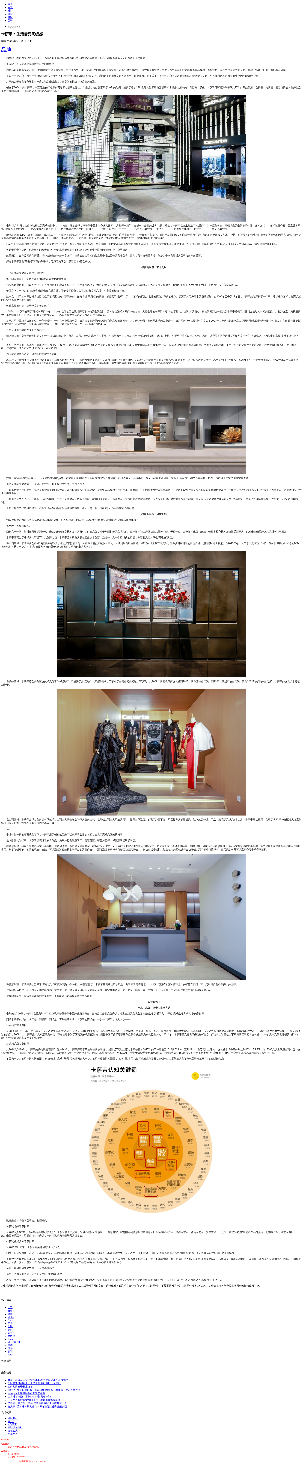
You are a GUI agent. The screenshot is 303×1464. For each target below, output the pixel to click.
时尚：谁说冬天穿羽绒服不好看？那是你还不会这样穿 (38, 1380)
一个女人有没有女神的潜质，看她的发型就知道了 (35, 1400)
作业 (10, 1355)
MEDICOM (14, 1342)
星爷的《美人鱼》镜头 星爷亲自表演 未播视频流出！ (37, 1403)
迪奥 (10, 1314)
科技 (10, 14)
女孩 (10, 1326)
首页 (10, 4)
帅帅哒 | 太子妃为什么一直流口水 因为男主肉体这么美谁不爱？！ (44, 1390)
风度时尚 (13, 1418)
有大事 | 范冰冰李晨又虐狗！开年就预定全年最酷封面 (37, 1406)
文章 (10, 1323)
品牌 (10, 20)
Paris (10, 1320)
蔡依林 (11, 1336)
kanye (11, 1333)
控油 (10, 1348)
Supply (11, 1339)
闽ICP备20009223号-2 (10, 1461)
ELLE (11, 1421)
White (11, 1317)
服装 (10, 1351)
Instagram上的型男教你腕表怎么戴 (26, 1393)
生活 (10, 7)
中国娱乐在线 (15, 1427)
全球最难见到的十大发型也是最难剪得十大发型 (34, 1383)
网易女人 (13, 1434)
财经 (10, 17)
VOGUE (12, 1424)
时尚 (10, 10)
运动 (10, 1345)
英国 (10, 1329)
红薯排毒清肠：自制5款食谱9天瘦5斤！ (30, 1396)
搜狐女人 (13, 1430)
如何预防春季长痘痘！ (20, 1386)
